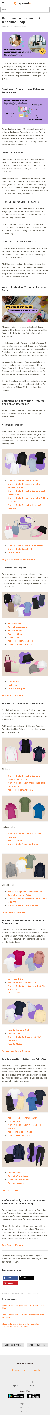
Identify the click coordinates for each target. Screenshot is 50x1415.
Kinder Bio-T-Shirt (16, 979)
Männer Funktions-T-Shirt (19, 1132)
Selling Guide (33, 1293)
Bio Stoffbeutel (14, 552)
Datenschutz (25, 1408)
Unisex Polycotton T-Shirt (19, 895)
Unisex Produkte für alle (13, 912)
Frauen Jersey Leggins (18, 1179)
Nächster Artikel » (37, 1345)
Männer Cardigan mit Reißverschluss (24, 891)
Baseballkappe (14, 1172)
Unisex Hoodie (14, 623)
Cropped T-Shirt (15, 1121)
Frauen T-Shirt (14, 637)
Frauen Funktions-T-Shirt (19, 1135)
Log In (37, 1370)
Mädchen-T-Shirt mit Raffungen (22, 982)
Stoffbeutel (13, 681)
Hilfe (32, 1386)
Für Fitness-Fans (10, 1190)
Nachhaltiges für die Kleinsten (16, 1051)
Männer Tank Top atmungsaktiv (22, 1118)
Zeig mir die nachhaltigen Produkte (18, 559)
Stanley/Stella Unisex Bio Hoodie (22, 481)
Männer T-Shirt (14, 634)
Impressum (25, 1404)
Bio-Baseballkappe (16, 688)
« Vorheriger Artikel (13, 1345)
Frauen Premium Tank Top (19, 644)
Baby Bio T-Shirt (15, 1033)
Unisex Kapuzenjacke (17, 627)
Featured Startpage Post (13, 1293)
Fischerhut (12, 685)
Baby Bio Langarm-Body (18, 1030)
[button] (10, 1278)
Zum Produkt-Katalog (12, 695)
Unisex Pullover (14, 630)
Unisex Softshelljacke (17, 1176)
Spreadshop (18, 1386)
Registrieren (18, 1370)
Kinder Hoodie (14, 993)
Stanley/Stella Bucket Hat (19, 549)
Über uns (25, 1412)
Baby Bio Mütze (14, 1044)
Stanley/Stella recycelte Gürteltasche (25, 546)
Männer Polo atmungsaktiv (20, 790)
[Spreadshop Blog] (25, 3)
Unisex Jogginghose (17, 1183)
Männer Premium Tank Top (20, 641)
